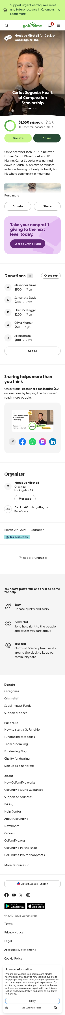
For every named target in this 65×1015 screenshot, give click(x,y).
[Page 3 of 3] (35, 108)
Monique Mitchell (26, 482)
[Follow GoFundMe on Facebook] (6, 895)
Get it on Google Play (14, 906)
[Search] (6, 25)
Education (37, 529)
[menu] (58, 25)
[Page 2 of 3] (33, 108)
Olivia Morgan (23, 322)
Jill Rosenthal (23, 335)
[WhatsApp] (32, 442)
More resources (15, 865)
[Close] (59, 10)
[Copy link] (12, 442)
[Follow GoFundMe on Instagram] (28, 895)
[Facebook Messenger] (42, 442)
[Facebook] (22, 442)
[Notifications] (49, 25)
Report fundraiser (35, 557)
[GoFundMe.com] (32, 25)
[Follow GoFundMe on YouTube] (13, 895)
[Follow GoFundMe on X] (21, 895)
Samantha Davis (25, 297)
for (34, 38)
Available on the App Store (36, 906)
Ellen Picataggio (25, 310)
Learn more (18, 13)
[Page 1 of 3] (30, 108)
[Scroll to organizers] (9, 37)
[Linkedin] (52, 442)
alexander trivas (25, 285)
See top (53, 275)
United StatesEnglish (34, 883)
